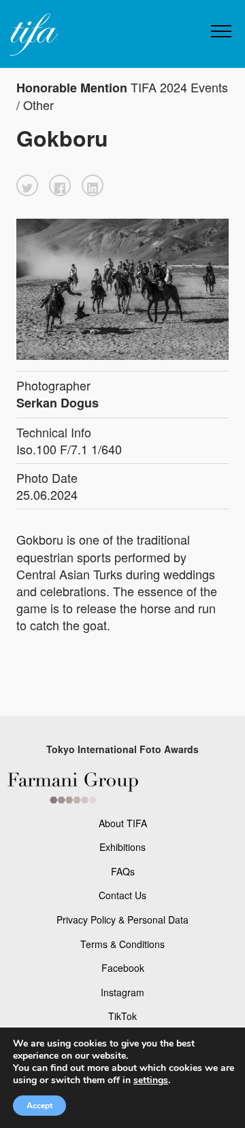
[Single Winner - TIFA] (32, 35)
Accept (39, 1105)
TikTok (122, 1016)
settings (150, 1080)
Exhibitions (122, 847)
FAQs (123, 871)
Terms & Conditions (122, 944)
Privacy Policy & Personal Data (122, 919)
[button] (27, 185)
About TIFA (123, 823)
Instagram (122, 992)
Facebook (122, 968)
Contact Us (122, 895)
